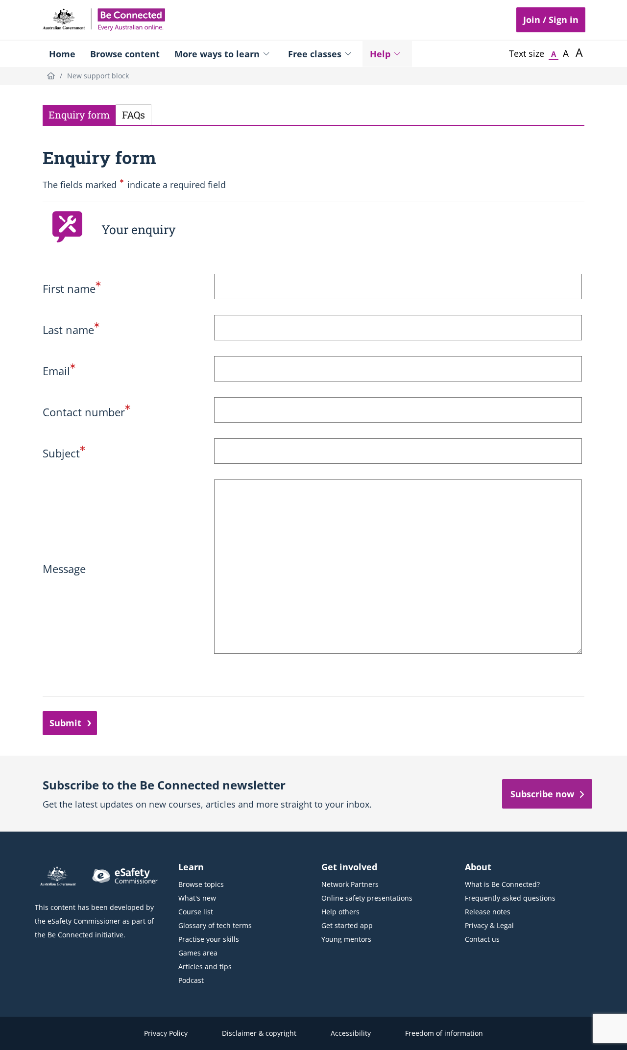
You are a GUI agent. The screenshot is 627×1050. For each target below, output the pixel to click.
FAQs (133, 114)
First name (72, 288)
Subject (64, 452)
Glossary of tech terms (215, 925)
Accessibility (351, 1033)
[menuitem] (62, 54)
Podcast (191, 980)
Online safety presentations (366, 898)
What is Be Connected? (502, 884)
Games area (197, 952)
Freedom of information (444, 1033)
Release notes (487, 911)
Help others (340, 911)
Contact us (482, 939)
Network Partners (350, 884)
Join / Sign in (551, 19)
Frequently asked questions (510, 898)
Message (64, 568)
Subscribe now (542, 794)
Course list (195, 911)
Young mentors (346, 939)
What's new (197, 898)
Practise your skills (208, 939)
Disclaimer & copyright (259, 1033)
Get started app (347, 925)
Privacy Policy (166, 1033)
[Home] (51, 75)
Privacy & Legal (489, 925)
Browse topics (201, 884)
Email (59, 370)
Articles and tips (205, 966)
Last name (71, 329)
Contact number (86, 411)
